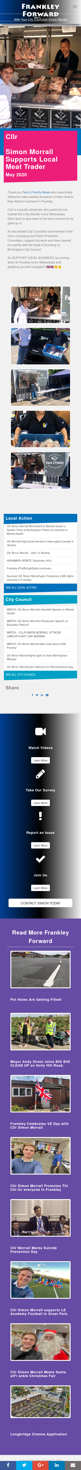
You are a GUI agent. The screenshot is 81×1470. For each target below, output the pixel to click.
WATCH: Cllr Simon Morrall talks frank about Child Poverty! (36, 645)
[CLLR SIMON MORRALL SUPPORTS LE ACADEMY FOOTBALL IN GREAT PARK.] (40, 1280)
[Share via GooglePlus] (40, 1465)
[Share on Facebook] (8, 1465)
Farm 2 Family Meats (36, 192)
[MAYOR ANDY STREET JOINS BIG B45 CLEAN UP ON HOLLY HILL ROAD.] (40, 1031)
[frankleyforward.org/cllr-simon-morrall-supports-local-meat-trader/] (47, 695)
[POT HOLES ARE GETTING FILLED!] (40, 969)
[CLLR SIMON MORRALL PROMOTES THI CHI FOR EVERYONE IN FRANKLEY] (40, 1156)
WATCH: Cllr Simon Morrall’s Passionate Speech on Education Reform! (37, 623)
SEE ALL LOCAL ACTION (21, 587)
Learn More (40, 760)
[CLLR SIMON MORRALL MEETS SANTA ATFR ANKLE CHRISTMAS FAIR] (40, 1342)
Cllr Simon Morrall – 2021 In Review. (28, 553)
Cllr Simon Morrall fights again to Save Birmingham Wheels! (37, 657)
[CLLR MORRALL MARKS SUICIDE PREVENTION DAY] (40, 1218)
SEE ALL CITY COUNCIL (21, 674)
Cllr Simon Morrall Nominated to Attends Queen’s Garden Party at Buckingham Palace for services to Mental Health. (37, 529)
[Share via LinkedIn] (42, 695)
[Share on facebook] (32, 695)
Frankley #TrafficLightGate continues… (30, 568)
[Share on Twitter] (37, 695)
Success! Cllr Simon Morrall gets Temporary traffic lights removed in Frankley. (40, 578)
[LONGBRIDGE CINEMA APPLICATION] (40, 1404)
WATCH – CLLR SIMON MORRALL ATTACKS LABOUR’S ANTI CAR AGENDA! (34, 634)
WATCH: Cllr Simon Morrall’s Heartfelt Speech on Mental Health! (40, 611)
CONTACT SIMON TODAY (40, 902)
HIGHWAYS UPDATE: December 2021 (29, 560)
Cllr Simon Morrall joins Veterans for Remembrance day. (40, 667)
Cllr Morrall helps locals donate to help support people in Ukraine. (40, 543)
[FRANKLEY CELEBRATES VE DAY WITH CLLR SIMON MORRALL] (40, 1094)
